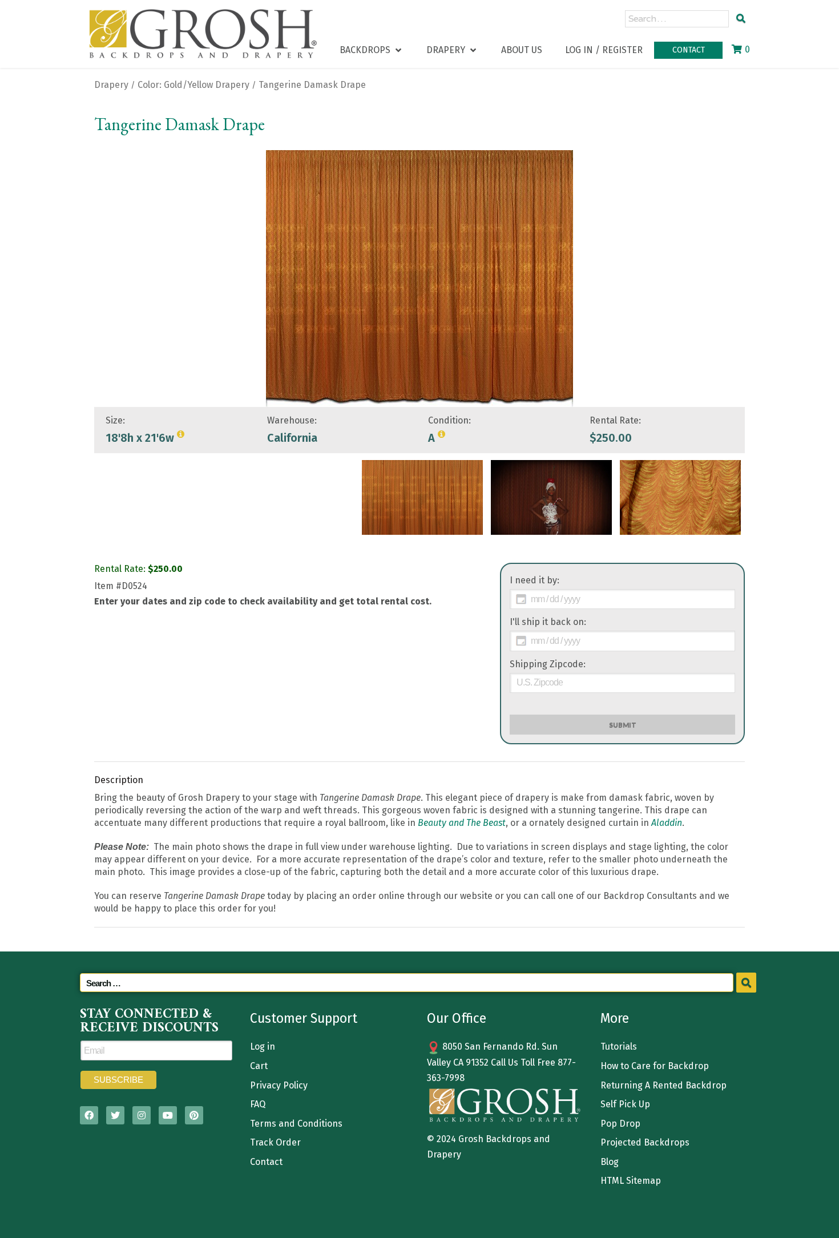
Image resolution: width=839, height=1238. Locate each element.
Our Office (456, 1018)
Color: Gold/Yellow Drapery (193, 84)
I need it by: (534, 580)
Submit (622, 724)
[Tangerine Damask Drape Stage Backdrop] (422, 497)
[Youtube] (168, 1115)
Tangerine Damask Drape (312, 84)
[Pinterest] (194, 1115)
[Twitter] (115, 1115)
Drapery (111, 84)
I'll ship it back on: (548, 621)
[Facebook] (89, 1115)
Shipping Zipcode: (548, 664)
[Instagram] (141, 1115)
